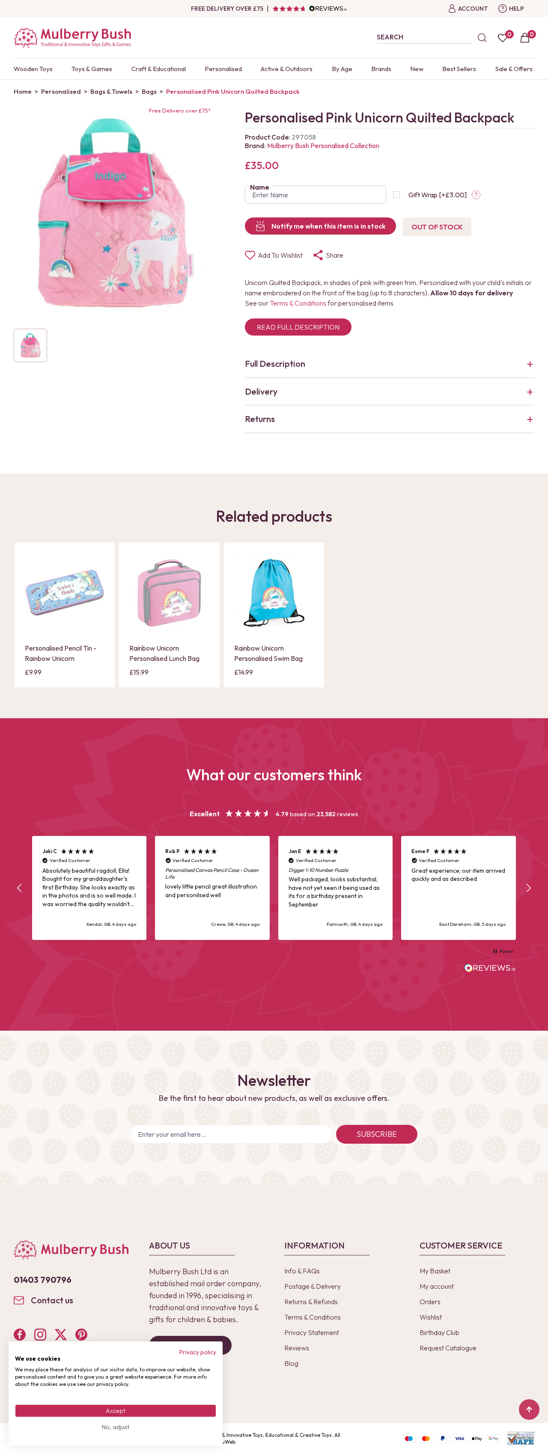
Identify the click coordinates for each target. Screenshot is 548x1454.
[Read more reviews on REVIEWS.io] (490, 969)
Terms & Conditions (298, 303)
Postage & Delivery (312, 1286)
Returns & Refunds (311, 1301)
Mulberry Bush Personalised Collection (323, 145)
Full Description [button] (275, 363)
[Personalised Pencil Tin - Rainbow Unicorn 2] (64, 593)
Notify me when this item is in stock (328, 226)
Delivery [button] (261, 391)
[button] (19, 888)
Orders (430, 1301)
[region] (274, 888)
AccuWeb (224, 1442)
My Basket (435, 1271)
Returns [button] (260, 418)
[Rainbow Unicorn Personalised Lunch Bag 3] (169, 593)
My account (437, 1286)
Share (334, 255)
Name (259, 187)
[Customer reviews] (309, 8)
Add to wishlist (280, 255)
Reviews (296, 1348)
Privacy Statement (311, 1332)
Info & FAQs (302, 1271)
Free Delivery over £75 (227, 8)
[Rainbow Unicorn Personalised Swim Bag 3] (274, 593)
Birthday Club (439, 1332)
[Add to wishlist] (34, 611)
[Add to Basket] (34, 625)
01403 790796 (42, 1279)
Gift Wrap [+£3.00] (437, 194)
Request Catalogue (448, 1348)
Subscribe (377, 1134)
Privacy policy (197, 1352)
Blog (291, 1363)
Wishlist (431, 1317)
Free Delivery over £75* (180, 110)
